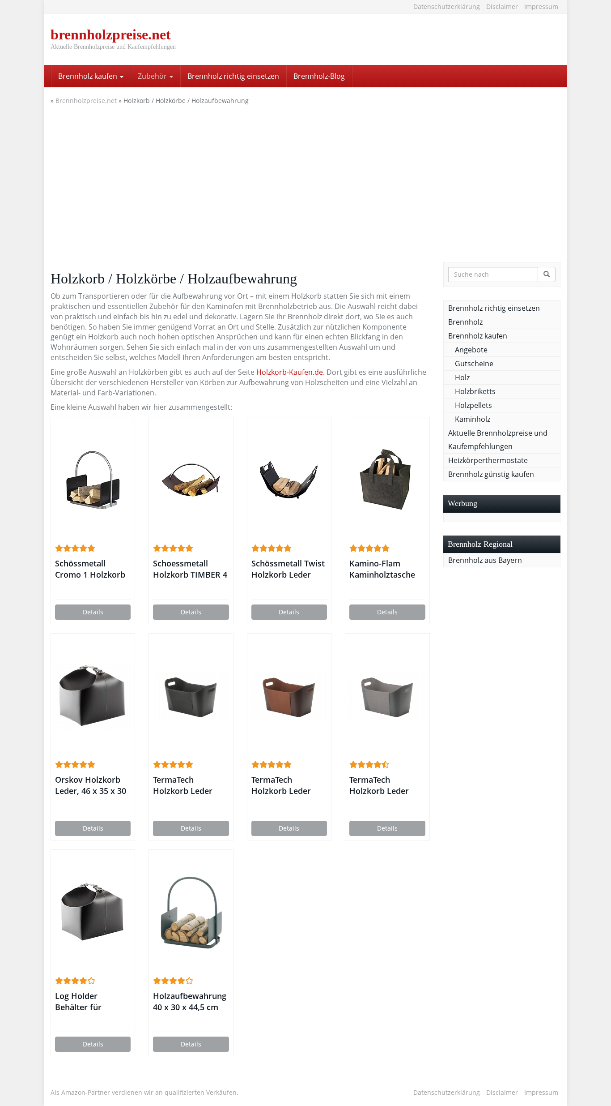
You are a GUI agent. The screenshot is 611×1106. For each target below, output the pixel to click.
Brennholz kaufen (88, 76)
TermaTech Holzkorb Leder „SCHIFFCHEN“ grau (387, 785)
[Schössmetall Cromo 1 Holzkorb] (93, 480)
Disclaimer (502, 6)
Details (93, 612)
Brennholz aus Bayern (485, 560)
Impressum (541, 6)
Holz (462, 377)
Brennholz (465, 322)
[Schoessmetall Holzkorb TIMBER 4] (191, 480)
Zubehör (153, 76)
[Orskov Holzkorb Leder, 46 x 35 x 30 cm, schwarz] (93, 696)
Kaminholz (472, 419)
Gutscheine (474, 364)
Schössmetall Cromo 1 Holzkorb (90, 569)
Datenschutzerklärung (446, 6)
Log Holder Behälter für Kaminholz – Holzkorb (78, 1001)
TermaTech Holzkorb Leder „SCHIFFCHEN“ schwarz (182, 785)
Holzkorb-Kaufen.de (289, 372)
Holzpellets (473, 405)
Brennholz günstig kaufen (491, 474)
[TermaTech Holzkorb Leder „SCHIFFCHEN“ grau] (387, 696)
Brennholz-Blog (319, 76)
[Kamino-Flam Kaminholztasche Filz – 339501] (387, 480)
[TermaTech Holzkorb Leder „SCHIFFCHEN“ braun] (289, 696)
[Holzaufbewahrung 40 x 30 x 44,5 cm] (191, 912)
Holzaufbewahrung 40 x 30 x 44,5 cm (189, 1001)
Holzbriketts (475, 391)
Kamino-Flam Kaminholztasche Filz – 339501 (382, 569)
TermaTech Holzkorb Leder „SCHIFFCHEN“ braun (281, 785)
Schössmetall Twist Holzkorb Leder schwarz (288, 569)
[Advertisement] (305, 181)
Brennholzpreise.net (86, 100)
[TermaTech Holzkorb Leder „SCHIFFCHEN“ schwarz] (191, 696)
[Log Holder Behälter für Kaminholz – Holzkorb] (93, 912)
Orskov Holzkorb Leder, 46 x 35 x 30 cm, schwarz (90, 785)
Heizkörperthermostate (488, 460)
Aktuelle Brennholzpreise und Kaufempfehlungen (497, 439)
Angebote (471, 350)
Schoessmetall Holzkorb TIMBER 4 (190, 569)
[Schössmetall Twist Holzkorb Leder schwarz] (289, 480)
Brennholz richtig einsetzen (233, 76)
